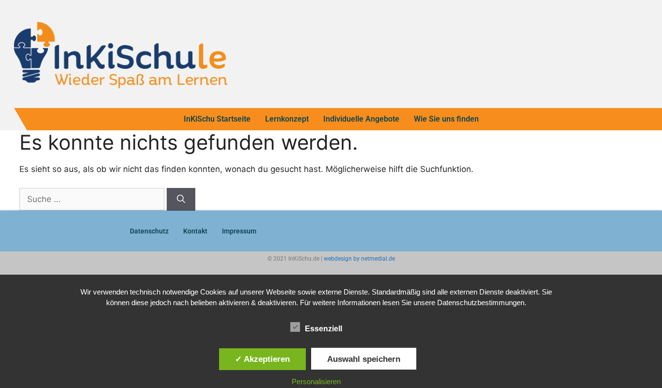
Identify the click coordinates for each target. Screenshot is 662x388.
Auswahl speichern (363, 359)
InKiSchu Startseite (217, 119)
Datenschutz (149, 231)
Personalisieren (316, 381)
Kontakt (195, 231)
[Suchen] (181, 199)
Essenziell (323, 329)
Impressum (239, 231)
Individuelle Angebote (361, 119)
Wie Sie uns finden (446, 119)
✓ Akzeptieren (262, 359)
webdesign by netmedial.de (359, 258)
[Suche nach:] (93, 199)
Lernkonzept (287, 119)
